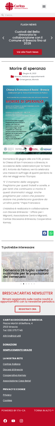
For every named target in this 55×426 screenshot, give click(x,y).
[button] (44, 6)
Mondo (18, 76)
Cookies (7, 400)
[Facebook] (5, 421)
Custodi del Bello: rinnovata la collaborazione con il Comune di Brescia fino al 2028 (27, 37)
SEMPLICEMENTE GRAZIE (17, 350)
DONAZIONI (10, 344)
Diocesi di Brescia (13, 369)
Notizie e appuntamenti (33, 76)
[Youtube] (13, 421)
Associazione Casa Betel (17, 380)
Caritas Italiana (11, 364)
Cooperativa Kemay (14, 375)
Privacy (7, 395)
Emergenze (25, 79)
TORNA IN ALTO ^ (44, 410)
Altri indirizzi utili (12, 336)
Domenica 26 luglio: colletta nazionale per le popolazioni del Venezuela (25, 273)
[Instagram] (21, 421)
